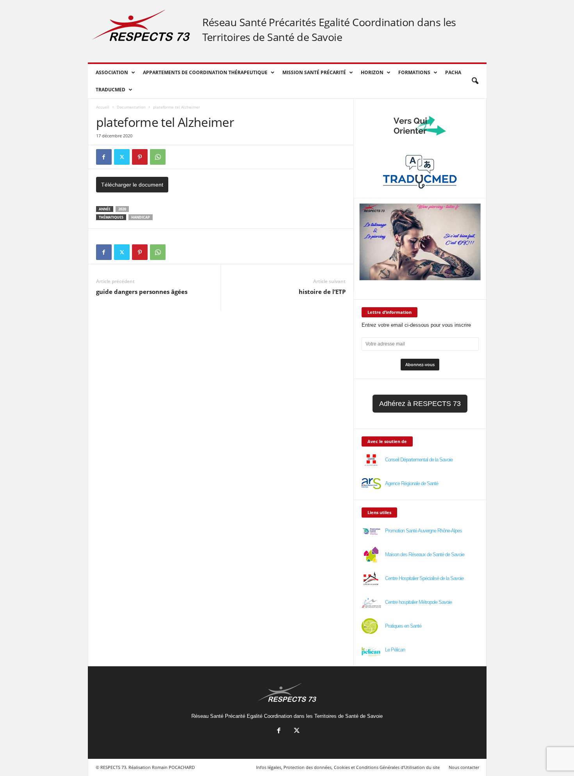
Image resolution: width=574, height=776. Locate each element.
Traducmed (110, 89)
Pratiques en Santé (403, 626)
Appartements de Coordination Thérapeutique (205, 72)
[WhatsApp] (158, 157)
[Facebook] (104, 157)
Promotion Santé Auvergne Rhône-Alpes (423, 531)
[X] (122, 157)
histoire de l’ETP (322, 291)
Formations (414, 72)
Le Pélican (395, 650)
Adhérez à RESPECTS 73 (420, 404)
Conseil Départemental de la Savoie (419, 460)
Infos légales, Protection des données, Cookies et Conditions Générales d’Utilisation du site (348, 767)
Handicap (140, 217)
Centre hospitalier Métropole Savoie (418, 602)
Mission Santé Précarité (314, 72)
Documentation (131, 107)
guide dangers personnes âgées (141, 291)
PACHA (453, 72)
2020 (122, 209)
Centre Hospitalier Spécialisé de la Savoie (424, 578)
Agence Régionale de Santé (411, 483)
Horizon (372, 72)
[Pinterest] (140, 157)
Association (112, 72)
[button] (474, 81)
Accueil (102, 107)
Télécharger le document (132, 185)
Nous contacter (464, 767)
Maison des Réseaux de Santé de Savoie (424, 554)
